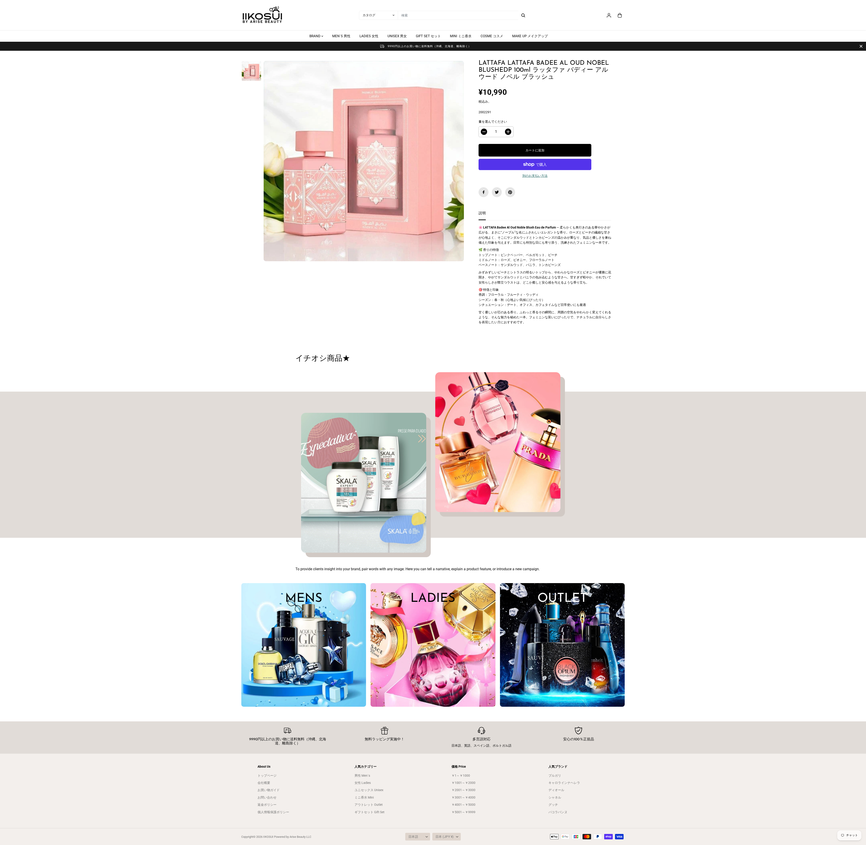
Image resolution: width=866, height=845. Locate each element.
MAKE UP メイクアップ (530, 36)
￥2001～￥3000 (463, 790)
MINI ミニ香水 (461, 36)
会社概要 (264, 783)
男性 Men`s (362, 775)
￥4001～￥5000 (463, 804)
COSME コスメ (492, 36)
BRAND (315, 36)
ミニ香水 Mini (364, 797)
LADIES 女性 (368, 36)
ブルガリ (554, 775)
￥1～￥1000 (460, 775)
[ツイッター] (497, 192)
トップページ (267, 775)
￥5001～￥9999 (463, 812)
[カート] (620, 15)
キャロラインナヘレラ (564, 783)
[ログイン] (609, 15)
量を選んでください (493, 121)
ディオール (556, 790)
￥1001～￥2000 (463, 783)
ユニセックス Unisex (369, 790)
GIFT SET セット (428, 36)
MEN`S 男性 (341, 36)
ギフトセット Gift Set (370, 812)
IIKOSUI (268, 836)
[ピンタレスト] (510, 192)
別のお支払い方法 (535, 176)
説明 (482, 213)
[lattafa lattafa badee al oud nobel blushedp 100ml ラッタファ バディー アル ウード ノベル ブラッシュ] (364, 161)
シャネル (554, 797)
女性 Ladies (363, 783)
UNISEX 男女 (397, 36)
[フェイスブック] (483, 192)
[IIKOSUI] (262, 15)
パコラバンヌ (557, 812)
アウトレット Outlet (369, 804)
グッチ (553, 804)
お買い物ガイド (269, 790)
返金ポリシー (267, 804)
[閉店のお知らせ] (861, 46)
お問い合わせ (267, 797)
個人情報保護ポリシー (273, 812)
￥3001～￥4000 (463, 797)
